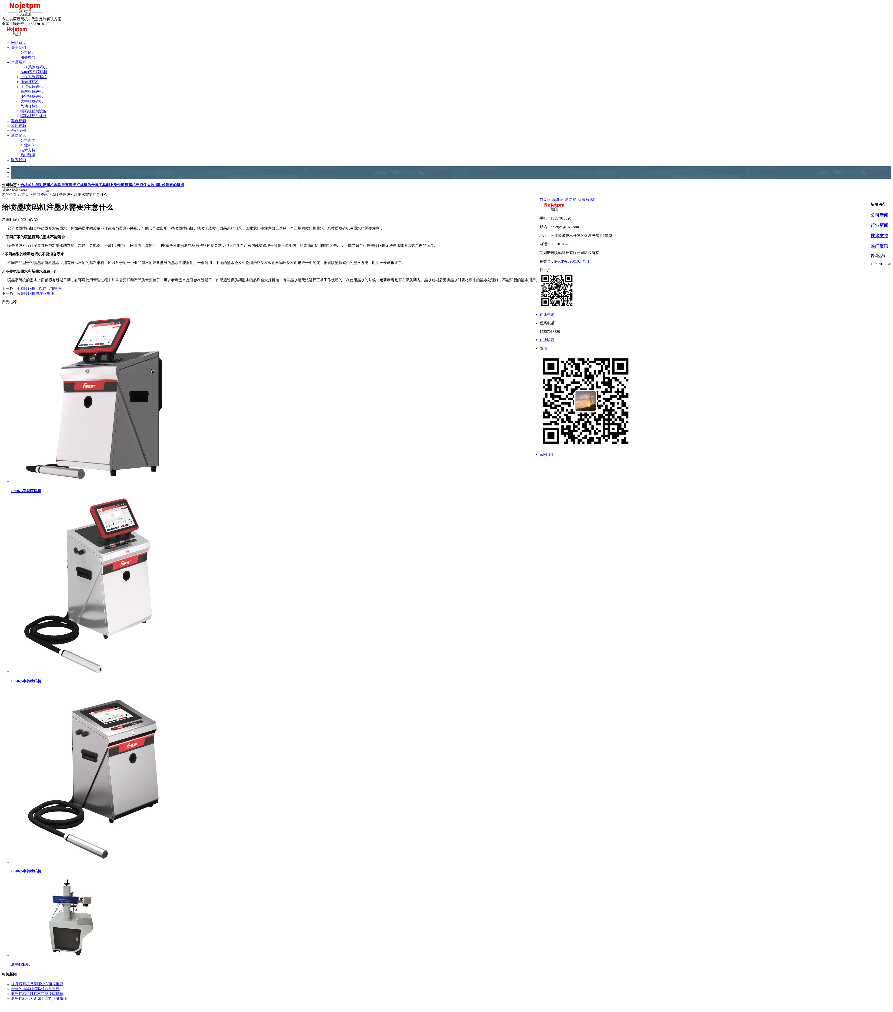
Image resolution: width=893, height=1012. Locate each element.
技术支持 (879, 235)
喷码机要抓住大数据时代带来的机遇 (154, 185)
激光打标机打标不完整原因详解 (37, 994)
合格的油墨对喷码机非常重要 (44, 185)
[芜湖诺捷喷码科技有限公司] (25, 15)
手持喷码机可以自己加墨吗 (39, 289)
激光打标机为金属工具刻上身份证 (97, 185)
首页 (25, 195)
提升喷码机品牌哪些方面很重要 (37, 984)
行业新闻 (879, 225)
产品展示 (556, 199)
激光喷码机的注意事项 (35, 293)
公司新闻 (879, 215)
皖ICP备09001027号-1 (571, 261)
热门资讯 (40, 195)
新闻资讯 (572, 199)
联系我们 (589, 199)
